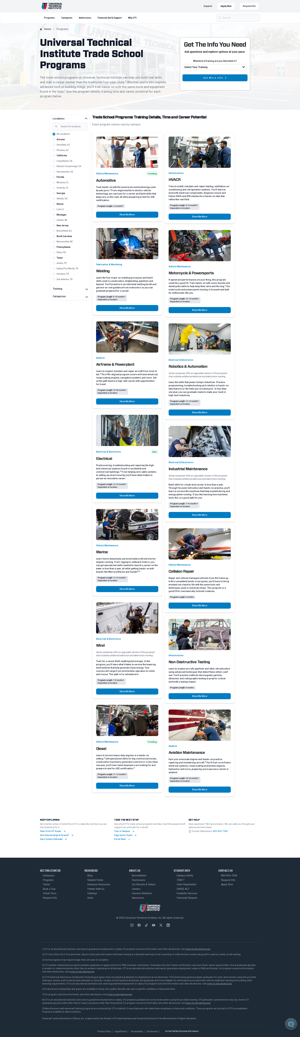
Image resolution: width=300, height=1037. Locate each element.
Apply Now (226, 6)
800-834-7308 (220, 831)
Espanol (208, 6)
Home (47, 29)
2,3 (139, 571)
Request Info (249, 6)
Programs (49, 18)
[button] (295, 1032)
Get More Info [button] (213, 78)
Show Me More (127, 214)
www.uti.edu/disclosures (197, 949)
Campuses (66, 18)
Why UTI (132, 18)
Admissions (85, 18)
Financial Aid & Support (110, 18)
